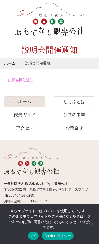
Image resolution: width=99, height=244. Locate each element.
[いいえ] (92, 224)
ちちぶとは (74, 101)
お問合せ (74, 128)
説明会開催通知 (20, 80)
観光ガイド (25, 114)
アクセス (25, 128)
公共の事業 (74, 114)
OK (33, 236)
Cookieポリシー (57, 236)
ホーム (24, 101)
